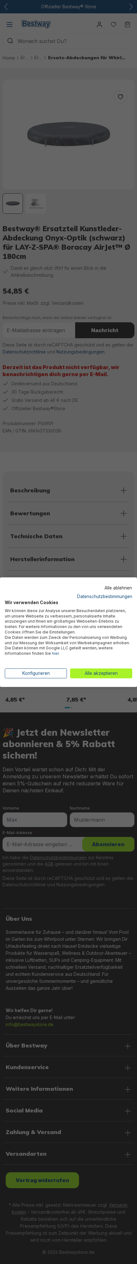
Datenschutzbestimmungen (104, 596)
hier (55, 653)
